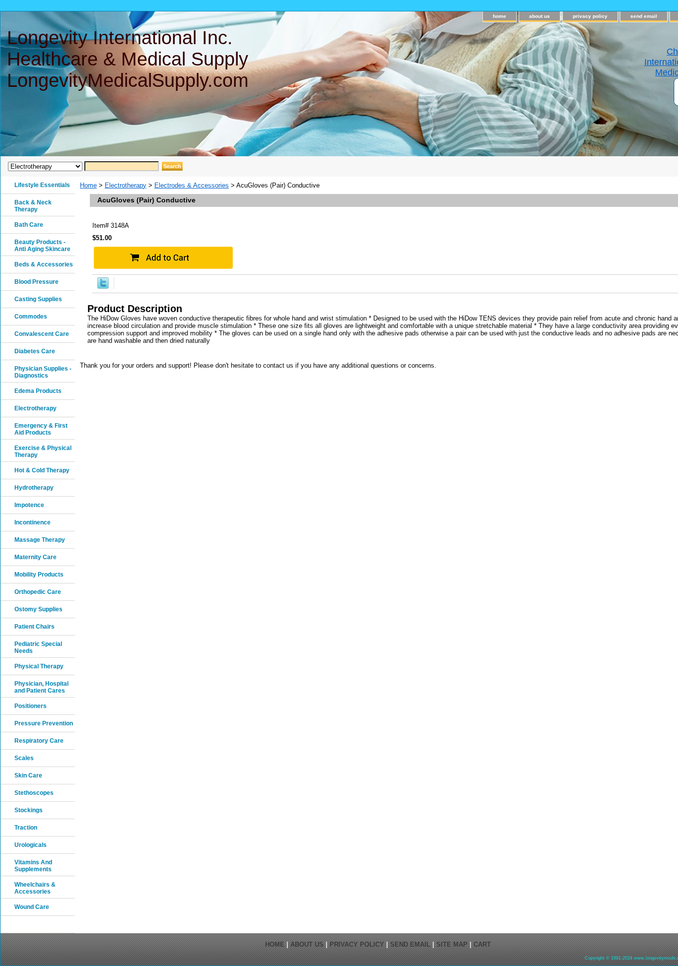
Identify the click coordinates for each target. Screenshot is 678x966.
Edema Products (38, 390)
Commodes (30, 316)
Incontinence (32, 522)
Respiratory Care (39, 740)
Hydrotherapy (34, 487)
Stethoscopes (34, 792)
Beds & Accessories (43, 264)
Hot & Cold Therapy (41, 470)
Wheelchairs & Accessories (35, 888)
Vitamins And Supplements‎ (33, 866)
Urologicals (30, 844)
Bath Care (28, 224)
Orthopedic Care (37, 591)
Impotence (29, 505)
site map (452, 944)
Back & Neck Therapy (33, 206)
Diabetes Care (34, 351)
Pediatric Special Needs (38, 647)
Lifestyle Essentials (42, 185)
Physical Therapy (39, 666)
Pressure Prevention (43, 723)
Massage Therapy (39, 539)
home (499, 16)
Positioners (30, 706)
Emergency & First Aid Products (41, 429)
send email (643, 16)
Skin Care (28, 775)
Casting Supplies (38, 299)
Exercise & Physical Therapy (42, 451)
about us (539, 16)
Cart (482, 944)
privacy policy (590, 16)
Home (88, 185)
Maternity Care (35, 557)
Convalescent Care (41, 333)
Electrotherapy (125, 185)
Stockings (28, 810)
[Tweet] (103, 286)
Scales (24, 758)
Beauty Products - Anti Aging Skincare (42, 246)
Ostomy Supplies (38, 609)
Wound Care (31, 906)
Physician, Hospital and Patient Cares (41, 687)
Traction (25, 827)
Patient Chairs (34, 626)
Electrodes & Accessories (191, 185)
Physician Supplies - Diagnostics (42, 372)
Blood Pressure (36, 281)
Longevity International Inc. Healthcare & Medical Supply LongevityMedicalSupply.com (128, 59)
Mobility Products (39, 574)
